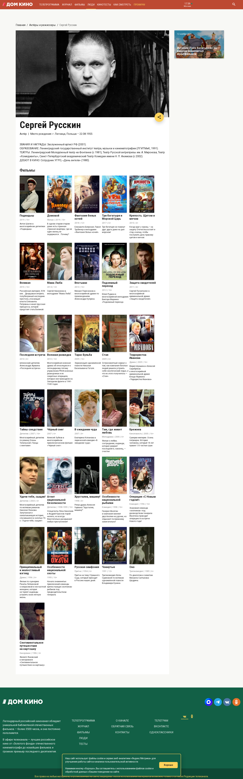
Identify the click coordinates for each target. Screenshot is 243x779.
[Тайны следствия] (32, 408)
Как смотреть (122, 4)
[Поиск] (233, 4)
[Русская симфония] (87, 545)
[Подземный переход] (114, 261)
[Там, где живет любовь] (114, 408)
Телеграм (161, 720)
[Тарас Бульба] (87, 333)
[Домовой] (59, 194)
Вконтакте (161, 726)
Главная (20, 25)
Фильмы (80, 4)
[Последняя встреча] (32, 333)
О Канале (122, 720)
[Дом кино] (18, 5)
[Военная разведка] (59, 333)
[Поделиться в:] (159, 117)
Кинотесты (104, 4)
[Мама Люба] (59, 261)
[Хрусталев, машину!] (87, 475)
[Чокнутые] (114, 545)
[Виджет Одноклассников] (192, 716)
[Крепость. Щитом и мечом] (141, 194)
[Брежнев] (141, 408)
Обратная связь (122, 726)
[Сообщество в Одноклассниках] (236, 702)
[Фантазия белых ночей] (87, 194)
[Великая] (32, 261)
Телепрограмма (49, 4)
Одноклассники (161, 732)
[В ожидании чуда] (87, 408)
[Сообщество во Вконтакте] (227, 702)
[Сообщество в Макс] (209, 702)
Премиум (139, 4)
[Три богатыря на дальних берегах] (199, 44)
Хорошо (168, 765)
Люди (91, 4)
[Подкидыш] (32, 194)
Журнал (67, 4)
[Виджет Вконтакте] (184, 716)
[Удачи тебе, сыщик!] (32, 475)
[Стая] (114, 333)
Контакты (122, 732)
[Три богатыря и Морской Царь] (114, 194)
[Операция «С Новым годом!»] (141, 475)
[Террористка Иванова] (141, 333)
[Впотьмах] (87, 261)
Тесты (83, 744)
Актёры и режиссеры (42, 25)
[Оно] (141, 545)
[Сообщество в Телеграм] (218, 702)
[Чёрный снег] (59, 408)
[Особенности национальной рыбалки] (114, 475)
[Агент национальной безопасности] (59, 475)
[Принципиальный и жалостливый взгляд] (32, 545)
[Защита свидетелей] (141, 261)
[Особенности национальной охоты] (59, 545)
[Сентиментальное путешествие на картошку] (32, 621)
